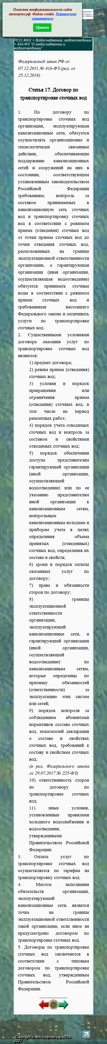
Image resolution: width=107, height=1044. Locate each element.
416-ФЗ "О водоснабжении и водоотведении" (39, 46)
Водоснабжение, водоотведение (64, 40)
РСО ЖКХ (22, 40)
